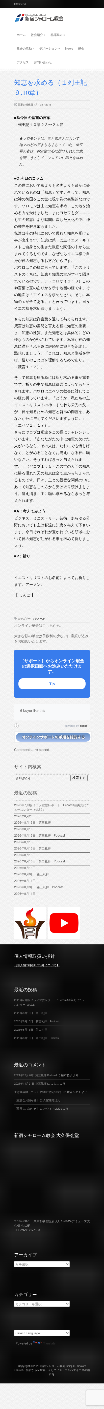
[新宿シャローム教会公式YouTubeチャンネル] (64, 936)
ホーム (21, 34)
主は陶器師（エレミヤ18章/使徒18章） (38, 1092)
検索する (79, 778)
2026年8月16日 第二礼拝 (34, 848)
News (69, 48)
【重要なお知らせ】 (26, 1100)
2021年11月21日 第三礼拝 (30, 1083)
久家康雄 (49, 1100)
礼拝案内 (57, 34)
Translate (49, 1343)
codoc (83, 726)
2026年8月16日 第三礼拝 (34, 822)
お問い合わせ (43, 62)
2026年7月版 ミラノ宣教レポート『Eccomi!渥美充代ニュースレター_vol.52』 (51, 807)
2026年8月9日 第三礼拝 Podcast (38, 887)
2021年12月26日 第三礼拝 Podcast (35, 1075)
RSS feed (20, 4)
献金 (81, 48)
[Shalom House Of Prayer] (30, 936)
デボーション (49, 48)
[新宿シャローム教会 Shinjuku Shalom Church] (39, 24)
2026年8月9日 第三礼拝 (31, 874)
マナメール (38, 618)
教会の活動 (25, 48)
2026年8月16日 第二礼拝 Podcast (39, 861)
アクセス (23, 62)
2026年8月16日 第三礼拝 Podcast (39, 835)
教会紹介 (38, 34)
